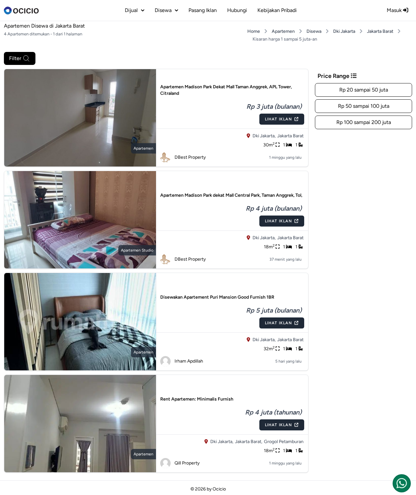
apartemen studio (137, 250)
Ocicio (219, 489)
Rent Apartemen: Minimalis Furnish (196, 399)
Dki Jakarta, (264, 136)
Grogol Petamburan (284, 441)
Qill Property (187, 463)
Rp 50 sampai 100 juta (363, 106)
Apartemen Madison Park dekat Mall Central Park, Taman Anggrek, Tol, (231, 195)
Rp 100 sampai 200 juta (363, 122)
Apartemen (283, 31)
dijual (131, 10)
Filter (15, 58)
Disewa (313, 31)
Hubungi (237, 10)
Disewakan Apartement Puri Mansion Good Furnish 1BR (217, 297)
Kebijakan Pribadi (277, 10)
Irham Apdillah (189, 361)
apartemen (143, 148)
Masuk (395, 10)
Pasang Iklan (202, 10)
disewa (163, 10)
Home (253, 31)
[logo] (21, 10)
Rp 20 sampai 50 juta (363, 90)
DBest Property (190, 157)
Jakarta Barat (380, 31)
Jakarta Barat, (248, 441)
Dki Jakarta (344, 31)
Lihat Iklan (278, 119)
